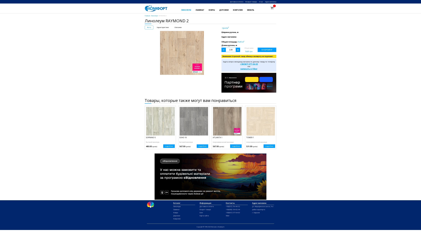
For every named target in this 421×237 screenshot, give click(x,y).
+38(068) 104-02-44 (233, 209)
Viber (227, 216)
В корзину (267, 50)
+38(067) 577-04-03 (249, 64)
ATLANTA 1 (217, 137)
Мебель (250, 10)
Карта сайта (204, 216)
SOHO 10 (183, 137)
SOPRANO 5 (151, 137)
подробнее (169, 146)
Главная (147, 16)
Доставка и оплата (236, 2)
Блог (201, 213)
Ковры (212, 10)
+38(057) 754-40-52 (233, 206)
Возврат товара (251, 2)
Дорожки (224, 10)
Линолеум (186, 10)
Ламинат (199, 10)
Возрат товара (205, 209)
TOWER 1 (250, 137)
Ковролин (238, 10)
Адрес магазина (270, 2)
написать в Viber (248, 68)
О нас (261, 2)
